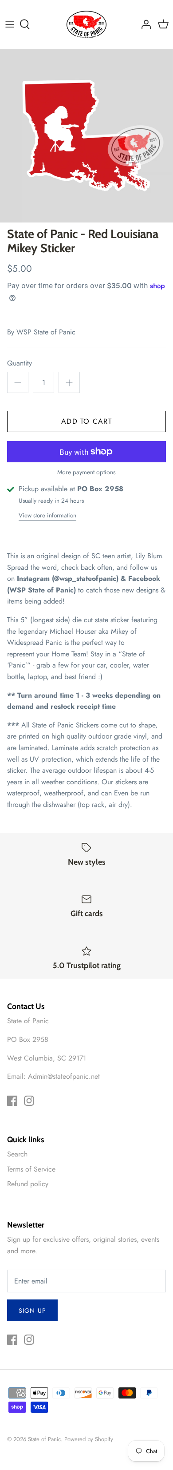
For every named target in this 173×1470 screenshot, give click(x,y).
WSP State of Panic (45, 332)
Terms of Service (31, 1169)
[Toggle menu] (10, 24)
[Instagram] (29, 1101)
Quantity (19, 363)
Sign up (32, 1310)
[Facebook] (12, 1101)
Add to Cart (86, 421)
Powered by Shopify (88, 1439)
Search (17, 1154)
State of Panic (44, 1439)
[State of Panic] (86, 24)
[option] (86, 135)
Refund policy (27, 1184)
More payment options (86, 472)
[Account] (143, 24)
